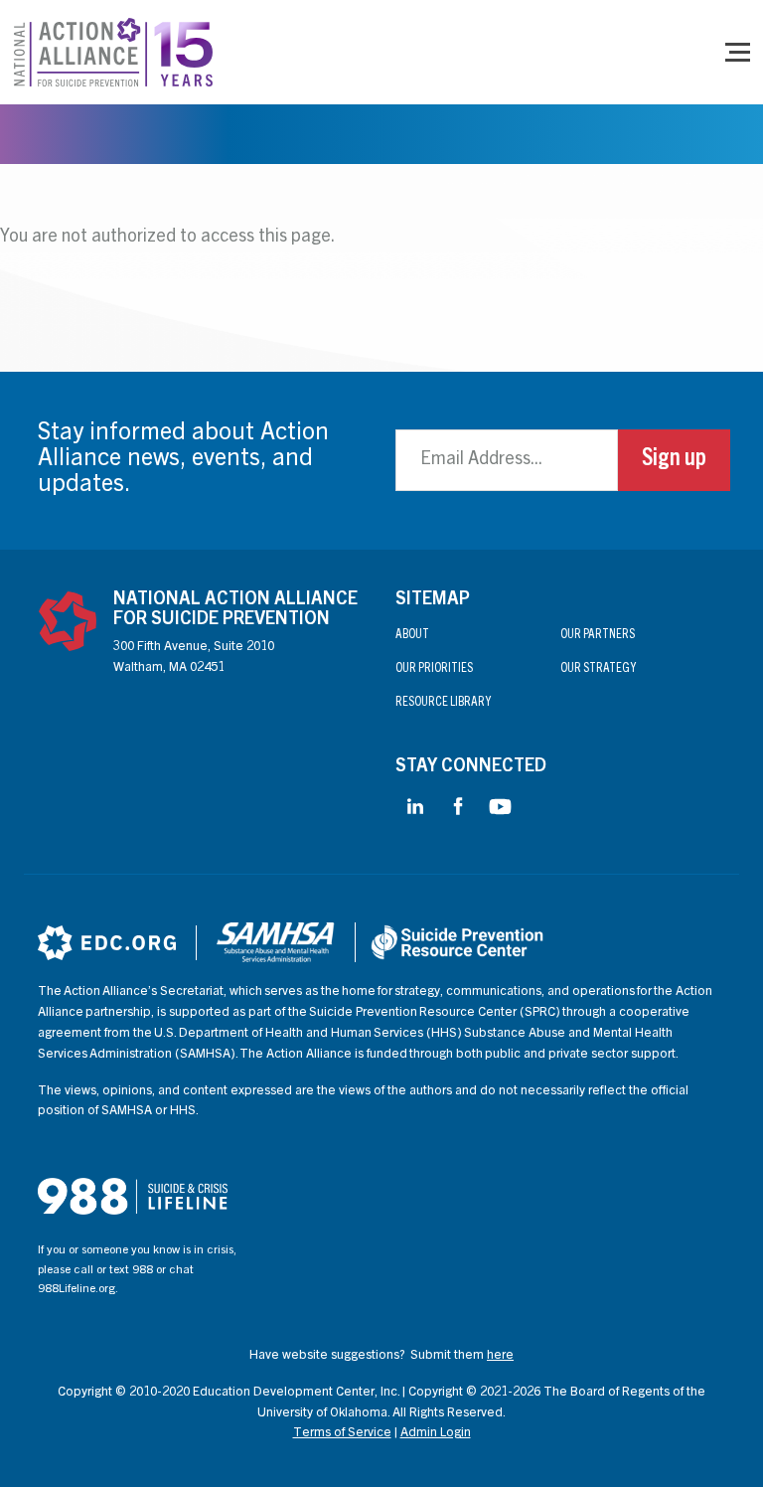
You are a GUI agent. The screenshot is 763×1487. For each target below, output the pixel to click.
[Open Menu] (737, 52)
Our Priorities (434, 669)
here (500, 1356)
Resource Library (443, 703)
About (412, 635)
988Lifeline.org (76, 1289)
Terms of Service (342, 1433)
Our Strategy (598, 669)
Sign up (674, 460)
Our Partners (597, 635)
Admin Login (435, 1433)
